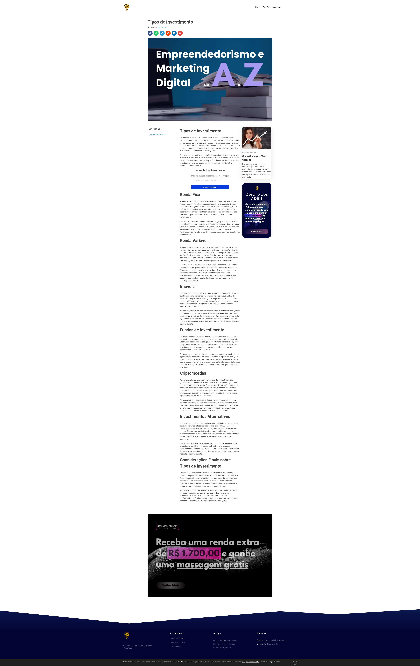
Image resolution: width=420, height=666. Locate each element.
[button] (150, 33)
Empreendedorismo (157, 134)
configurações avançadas (250, 662)
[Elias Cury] (126, 7)
